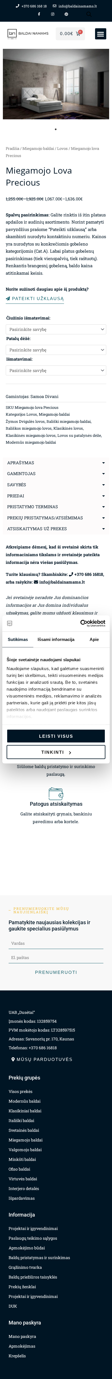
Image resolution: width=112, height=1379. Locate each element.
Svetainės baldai (24, 1130)
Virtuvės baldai (23, 1178)
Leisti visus (56, 735)
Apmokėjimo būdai (27, 1248)
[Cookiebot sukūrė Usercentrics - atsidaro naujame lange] (80, 623)
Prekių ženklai (22, 1286)
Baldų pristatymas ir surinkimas (39, 1257)
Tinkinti (52, 752)
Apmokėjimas (22, 1346)
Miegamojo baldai (38, 148)
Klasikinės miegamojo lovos (31, 435)
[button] (100, 33)
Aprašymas (20, 462)
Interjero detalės (24, 1188)
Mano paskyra (22, 1336)
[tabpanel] (56, 84)
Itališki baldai (21, 1120)
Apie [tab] (94, 639)
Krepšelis (17, 1355)
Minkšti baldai (22, 1159)
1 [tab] (56, 129)
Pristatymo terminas (32, 506)
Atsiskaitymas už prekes (37, 528)
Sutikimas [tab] (18, 639)
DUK (13, 1306)
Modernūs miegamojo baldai (31, 442)
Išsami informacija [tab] (56, 639)
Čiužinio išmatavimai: (28, 318)
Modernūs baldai (24, 1101)
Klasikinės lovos (68, 428)
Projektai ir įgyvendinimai (33, 1228)
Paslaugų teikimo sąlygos (33, 1238)
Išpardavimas (22, 1198)
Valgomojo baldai (25, 1149)
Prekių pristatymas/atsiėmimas (45, 517)
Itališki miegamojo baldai (69, 421)
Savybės (16, 484)
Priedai (15, 495)
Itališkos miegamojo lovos (29, 428)
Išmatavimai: (19, 359)
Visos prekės (20, 1091)
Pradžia (12, 148)
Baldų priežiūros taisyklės (33, 1277)
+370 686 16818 (88, 574)
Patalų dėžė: (18, 338)
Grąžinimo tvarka (25, 1267)
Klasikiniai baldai (25, 1110)
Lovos (62, 148)
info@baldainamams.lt (62, 582)
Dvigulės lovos (32, 421)
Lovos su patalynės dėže (79, 435)
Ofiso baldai (19, 1169)
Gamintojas (21, 473)
